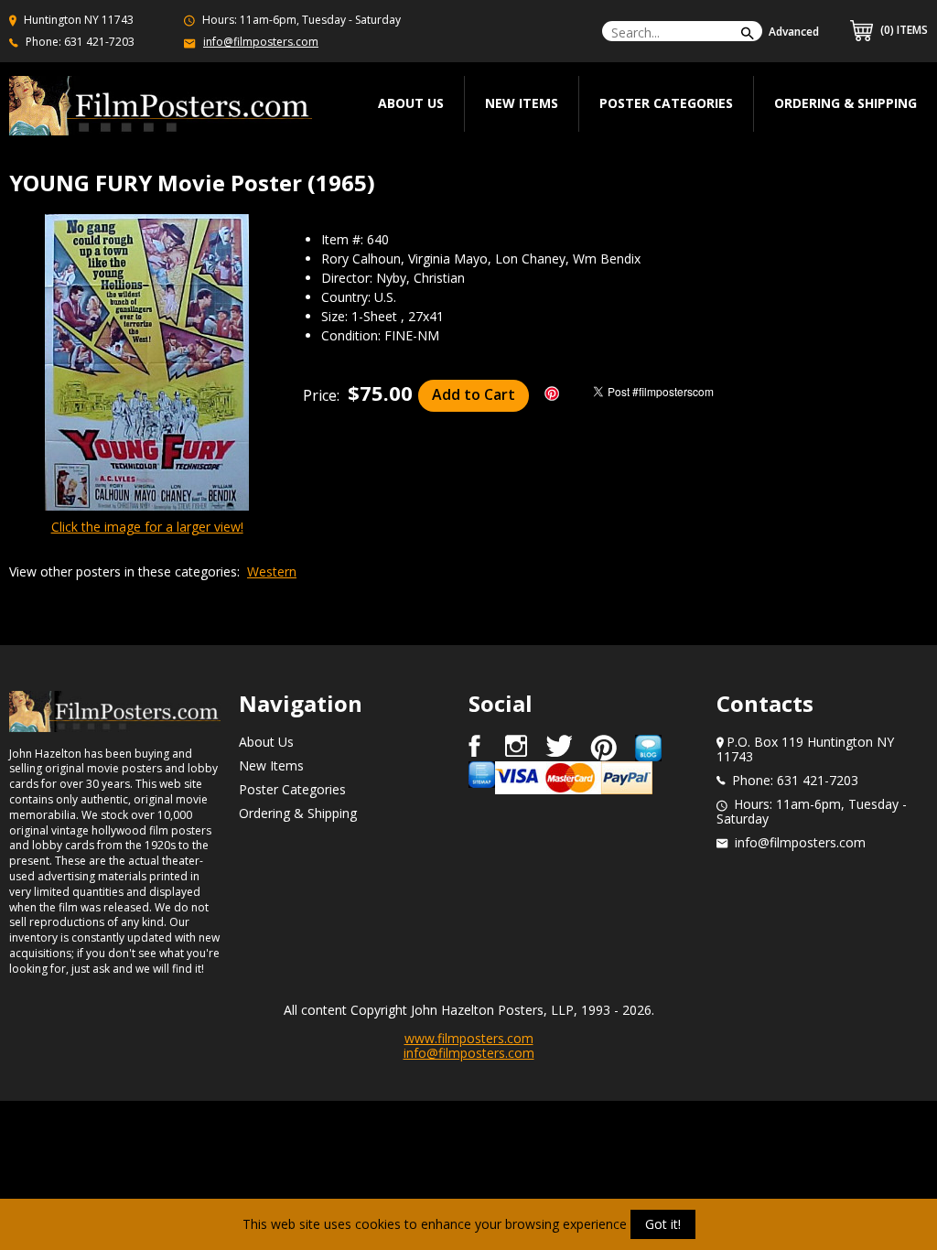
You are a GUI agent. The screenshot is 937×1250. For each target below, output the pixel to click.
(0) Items (903, 30)
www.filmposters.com (468, 1038)
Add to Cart (473, 394)
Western (271, 571)
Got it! (663, 1224)
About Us (266, 741)
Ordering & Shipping (845, 103)
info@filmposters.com (260, 41)
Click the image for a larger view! (147, 526)
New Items (521, 103)
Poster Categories (666, 103)
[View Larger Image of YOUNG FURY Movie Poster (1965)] (147, 363)
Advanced (794, 31)
